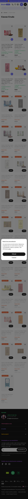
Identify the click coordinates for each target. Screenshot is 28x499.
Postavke (14, 257)
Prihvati (14, 254)
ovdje (9, 249)
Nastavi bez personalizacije (9, 241)
